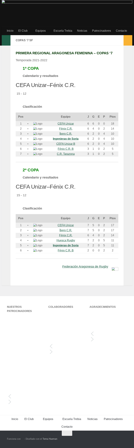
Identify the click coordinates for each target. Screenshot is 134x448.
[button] (25, 396)
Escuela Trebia (63, 30)
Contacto (121, 30)
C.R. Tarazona (66, 153)
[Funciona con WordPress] (22, 439)
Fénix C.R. (65, 128)
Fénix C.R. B (66, 148)
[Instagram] (118, 440)
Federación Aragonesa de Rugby (85, 266)
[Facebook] (124, 440)
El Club (23, 30)
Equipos (40, 30)
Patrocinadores (101, 30)
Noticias (82, 30)
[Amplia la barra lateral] (6, 40)
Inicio (10, 30)
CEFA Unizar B (65, 143)
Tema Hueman (50, 439)
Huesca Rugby (66, 240)
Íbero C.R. (65, 133)
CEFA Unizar (66, 123)
